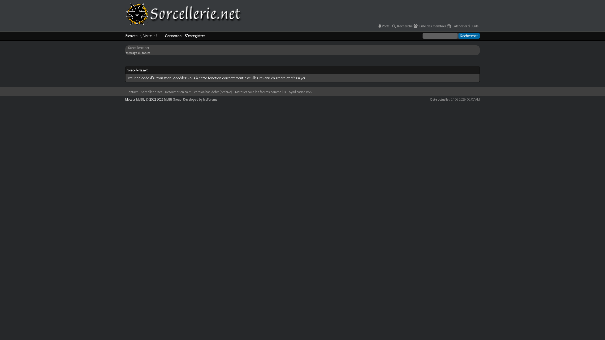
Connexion (173, 36)
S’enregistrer (195, 36)
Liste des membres (432, 26)
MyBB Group (173, 99)
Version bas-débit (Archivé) (213, 92)
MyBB (140, 99)
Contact (132, 92)
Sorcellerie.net (138, 48)
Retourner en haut (178, 92)
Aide (474, 26)
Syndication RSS (300, 92)
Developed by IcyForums (200, 99)
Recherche (404, 26)
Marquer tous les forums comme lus (260, 92)
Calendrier (459, 26)
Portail (386, 26)
